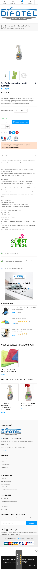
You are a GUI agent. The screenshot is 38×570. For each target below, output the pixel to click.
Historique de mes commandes (9, 501)
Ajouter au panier (21, 122)
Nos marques (4, 467)
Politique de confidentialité (8, 487)
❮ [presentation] (32, 379)
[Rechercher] (13, 2)
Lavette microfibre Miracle (19, 318)
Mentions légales (5, 484)
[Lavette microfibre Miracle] (5, 322)
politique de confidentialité (24, 532)
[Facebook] (3, 529)
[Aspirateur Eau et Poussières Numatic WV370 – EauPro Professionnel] (5, 311)
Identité (3, 504)
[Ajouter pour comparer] (7, 127)
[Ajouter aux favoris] (3, 127)
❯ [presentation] (35, 379)
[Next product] (35, 83)
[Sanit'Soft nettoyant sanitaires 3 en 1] (28, 392)
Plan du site (4, 470)
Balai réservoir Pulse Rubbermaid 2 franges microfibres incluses (23, 330)
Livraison (3, 478)
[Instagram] (15, 529)
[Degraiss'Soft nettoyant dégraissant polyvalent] (9, 392)
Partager (10, 132)
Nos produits (4, 2)
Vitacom (19, 538)
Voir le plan (4, 451)
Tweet (13, 132)
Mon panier (4, 509)
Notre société (4, 459)
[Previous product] (33, 83)
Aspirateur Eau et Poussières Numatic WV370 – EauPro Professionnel (24, 308)
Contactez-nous (5, 464)
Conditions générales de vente (9, 489)
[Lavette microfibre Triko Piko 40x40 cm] (9, 358)
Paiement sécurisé (6, 481)
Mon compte (30, 2)
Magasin (3, 461)
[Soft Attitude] (19, 240)
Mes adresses (4, 506)
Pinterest (17, 132)
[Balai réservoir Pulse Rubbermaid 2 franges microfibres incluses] (5, 333)
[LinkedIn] (11, 529)
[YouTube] (7, 529)
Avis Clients (17, 559)
